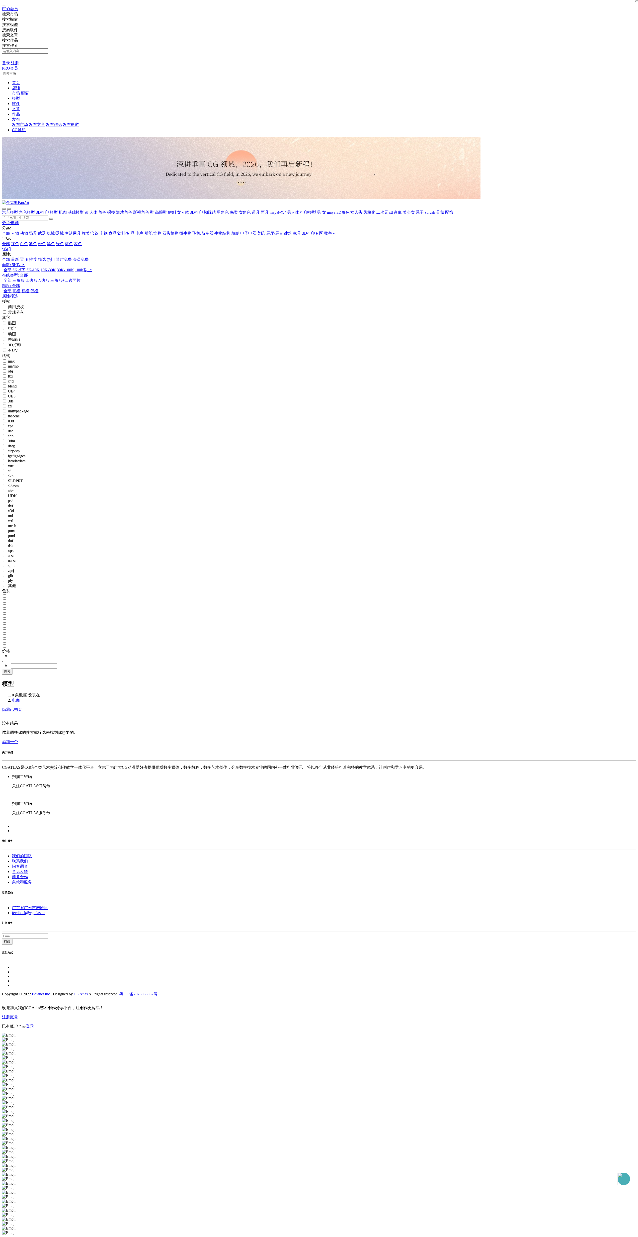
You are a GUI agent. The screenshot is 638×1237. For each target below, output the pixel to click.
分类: (10, 223)
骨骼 (440, 212)
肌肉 (63, 212)
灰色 (78, 244)
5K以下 (18, 270)
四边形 (31, 280)
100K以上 (83, 270)
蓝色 (69, 244)
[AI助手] (624, 1179)
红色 (15, 244)
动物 (24, 233)
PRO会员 (10, 9)
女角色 (245, 212)
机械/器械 (55, 233)
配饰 (449, 212)
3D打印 (42, 212)
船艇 (235, 233)
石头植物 (170, 233)
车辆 (104, 233)
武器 (42, 233)
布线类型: (15, 275)
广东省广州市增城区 (30, 908)
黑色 (51, 244)
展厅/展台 (274, 233)
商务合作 (20, 877)
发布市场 (20, 124)
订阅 (7, 942)
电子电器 (248, 233)
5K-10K (33, 270)
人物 (15, 233)
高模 (16, 291)
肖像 (398, 212)
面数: (13, 265)
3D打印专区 (312, 233)
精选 (42, 259)
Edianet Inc (41, 994)
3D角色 (342, 212)
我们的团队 (22, 856)
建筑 (288, 233)
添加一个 (10, 742)
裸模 (111, 212)
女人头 (356, 212)
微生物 (185, 233)
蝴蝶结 (210, 212)
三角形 (18, 280)
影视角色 (141, 212)
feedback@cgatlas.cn (28, 913)
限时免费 (64, 259)
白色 (24, 244)
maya (331, 212)
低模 (34, 291)
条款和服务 (22, 882)
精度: (11, 286)
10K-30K (48, 270)
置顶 (24, 259)
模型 (54, 212)
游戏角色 (124, 212)
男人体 (293, 212)
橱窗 (25, 93)
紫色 (33, 244)
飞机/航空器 (202, 233)
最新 (15, 259)
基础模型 (76, 212)
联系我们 (20, 861)
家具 (297, 233)
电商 (140, 233)
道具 (256, 212)
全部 (6, 233)
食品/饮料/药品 (122, 233)
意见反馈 (20, 871)
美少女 (409, 212)
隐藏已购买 (12, 709)
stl (86, 212)
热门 (51, 259)
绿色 (60, 244)
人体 (93, 212)
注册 (15, 63)
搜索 (7, 671)
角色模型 (27, 212)
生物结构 (222, 233)
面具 (265, 212)
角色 (102, 212)
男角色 (223, 212)
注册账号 (10, 1017)
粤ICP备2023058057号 (138, 994)
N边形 (43, 280)
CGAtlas (81, 994)
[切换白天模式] (5, 58)
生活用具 (73, 233)
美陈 (261, 233)
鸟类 (234, 212)
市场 (16, 93)
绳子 (420, 212)
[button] (16, 88)
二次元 (382, 212)
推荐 (33, 259)
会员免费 (81, 259)
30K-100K (65, 270)
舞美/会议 (90, 233)
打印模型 (308, 212)
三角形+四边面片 (65, 280)
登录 (6, 63)
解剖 (172, 212)
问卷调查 (20, 866)
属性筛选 (10, 296)
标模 (25, 291)
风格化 (369, 212)
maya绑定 (278, 212)
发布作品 (54, 124)
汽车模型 (10, 212)
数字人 (330, 233)
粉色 (42, 244)
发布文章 (37, 124)
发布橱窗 (71, 124)
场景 (33, 233)
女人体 (183, 212)
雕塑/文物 (153, 233)
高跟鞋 (161, 212)
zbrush (430, 212)
